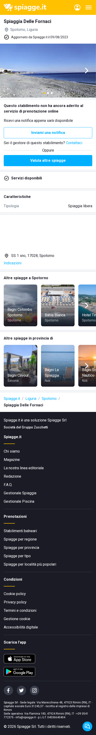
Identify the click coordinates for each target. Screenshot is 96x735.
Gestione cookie (17, 619)
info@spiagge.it (26, 717)
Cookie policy (15, 594)
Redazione (12, 476)
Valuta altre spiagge (48, 160)
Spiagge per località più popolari (30, 564)
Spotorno (49, 398)
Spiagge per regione (20, 539)
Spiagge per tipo (17, 556)
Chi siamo (12, 451)
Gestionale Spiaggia (20, 493)
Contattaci (74, 143)
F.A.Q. (8, 484)
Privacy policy (15, 602)
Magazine (12, 459)
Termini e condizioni (20, 610)
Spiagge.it (12, 398)
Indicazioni (12, 263)
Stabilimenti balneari (20, 531)
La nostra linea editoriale (24, 468)
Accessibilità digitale (21, 627)
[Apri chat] (87, 726)
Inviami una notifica (48, 132)
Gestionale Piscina (19, 501)
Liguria (30, 398)
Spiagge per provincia (21, 547)
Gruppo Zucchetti (35, 427)
